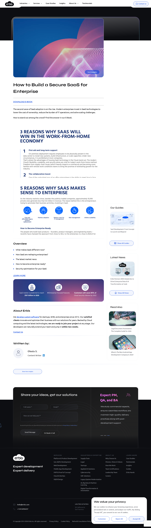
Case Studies (130, 458)
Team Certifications (112, 469)
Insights (129, 465)
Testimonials (130, 462)
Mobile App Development (63, 469)
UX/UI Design (58, 479)
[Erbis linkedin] (113, 46)
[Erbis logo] (9, 3)
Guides (128, 469)
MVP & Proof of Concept (62, 472)
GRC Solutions (85, 476)
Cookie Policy (73, 425)
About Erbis (114, 28)
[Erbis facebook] (132, 46)
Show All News (123, 293)
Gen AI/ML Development (62, 462)
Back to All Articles (123, 33)
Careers (108, 476)
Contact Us (18, 332)
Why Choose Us (110, 458)
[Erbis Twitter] (122, 46)
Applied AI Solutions (88, 469)
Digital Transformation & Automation (89, 489)
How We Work (110, 465)
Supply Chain (85, 458)
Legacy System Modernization (91, 479)
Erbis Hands (130, 472)
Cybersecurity (85, 472)
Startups (84, 465)
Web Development (60, 465)
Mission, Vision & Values (113, 462)
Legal (82, 462)
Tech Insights (92, 72)
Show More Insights (27, 371)
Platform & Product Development (65, 458)
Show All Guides (123, 243)
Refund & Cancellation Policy (81, 521)
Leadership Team (111, 472)
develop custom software (28, 317)
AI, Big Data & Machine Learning (88, 484)
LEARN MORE (19, 275)
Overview (113, 25)
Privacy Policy (66, 425)
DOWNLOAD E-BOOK (22, 102)
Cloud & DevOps (59, 476)
